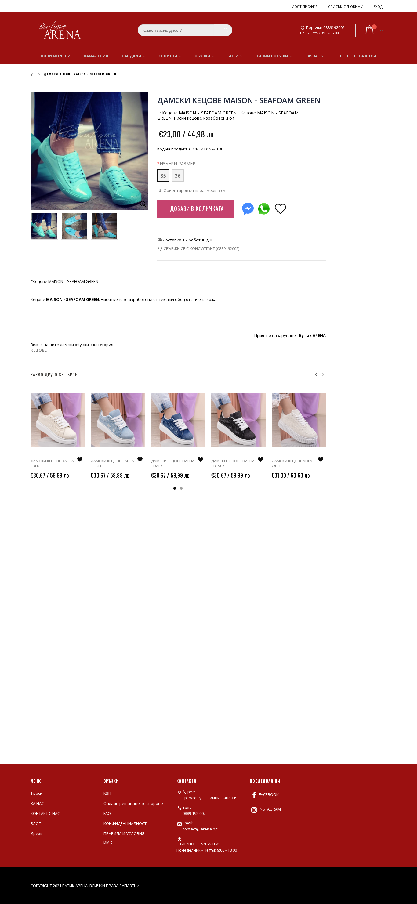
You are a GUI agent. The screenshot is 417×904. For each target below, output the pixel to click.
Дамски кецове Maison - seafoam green (238, 100)
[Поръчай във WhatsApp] (263, 207)
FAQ (107, 813)
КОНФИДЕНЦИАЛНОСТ (125, 823)
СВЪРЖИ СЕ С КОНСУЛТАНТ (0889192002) (201, 248)
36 (177, 175)
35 (163, 175)
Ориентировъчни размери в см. (195, 190)
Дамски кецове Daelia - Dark (172, 463)
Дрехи (37, 833)
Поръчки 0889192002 (325, 28)
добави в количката (197, 208)
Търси (36, 793)
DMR (107, 842)
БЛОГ (36, 823)
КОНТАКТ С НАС (45, 813)
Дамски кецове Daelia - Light (112, 463)
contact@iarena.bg (200, 829)
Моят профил (304, 6)
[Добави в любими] (280, 208)
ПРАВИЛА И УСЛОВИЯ (123, 833)
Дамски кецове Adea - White (293, 463)
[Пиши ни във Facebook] (248, 207)
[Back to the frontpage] (33, 74)
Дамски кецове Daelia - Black (233, 463)
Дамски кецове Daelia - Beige (52, 463)
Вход (378, 6)
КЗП (107, 793)
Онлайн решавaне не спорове (133, 803)
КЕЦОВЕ (39, 350)
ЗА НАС (37, 803)
